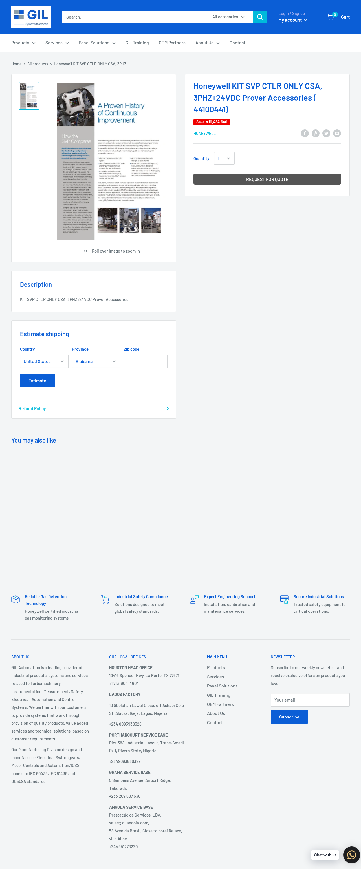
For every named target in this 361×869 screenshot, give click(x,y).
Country (27, 348)
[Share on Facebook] (305, 133)
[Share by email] (337, 133)
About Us (204, 42)
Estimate (37, 380)
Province (80, 348)
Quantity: (202, 158)
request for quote (267, 179)
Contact (237, 42)
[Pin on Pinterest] (316, 133)
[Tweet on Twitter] (326, 133)
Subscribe (289, 716)
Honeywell (204, 133)
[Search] (260, 17)
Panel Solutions (94, 42)
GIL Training (137, 42)
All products (37, 63)
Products (20, 42)
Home (16, 63)
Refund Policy (32, 408)
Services (54, 42)
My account (290, 20)
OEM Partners (172, 42)
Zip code (131, 348)
